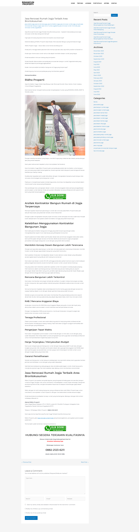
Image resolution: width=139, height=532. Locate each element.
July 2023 (96, 64)
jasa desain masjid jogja (100, 115)
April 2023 (97, 72)
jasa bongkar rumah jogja (101, 110)
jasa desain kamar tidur (101, 112)
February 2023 (98, 78)
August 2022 (97, 89)
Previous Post (26, 462)
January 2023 (98, 81)
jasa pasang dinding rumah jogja (103, 137)
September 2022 (99, 86)
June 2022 (97, 94)
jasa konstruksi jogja (41, 24)
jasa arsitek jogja (30, 24)
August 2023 (97, 62)
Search (96, 12)
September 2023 (99, 59)
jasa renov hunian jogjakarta (50, 26)
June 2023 (97, 67)
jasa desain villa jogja (100, 123)
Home (73, 3)
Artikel (106, 3)
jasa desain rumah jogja (101, 118)
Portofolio (97, 3)
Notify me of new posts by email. (36, 513)
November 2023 (99, 53)
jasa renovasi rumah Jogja (45, 418)
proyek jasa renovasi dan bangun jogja (105, 148)
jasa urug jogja (98, 145)
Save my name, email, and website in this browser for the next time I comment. (51, 504)
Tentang (80, 3)
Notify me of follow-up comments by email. (39, 508)
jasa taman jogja (98, 142)
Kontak (114, 3)
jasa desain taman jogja (101, 121)
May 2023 (97, 70)
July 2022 (96, 91)
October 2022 (98, 83)
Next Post (85, 462)
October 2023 (98, 56)
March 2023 (97, 75)
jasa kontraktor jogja (54, 24)
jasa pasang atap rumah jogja (102, 134)
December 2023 (99, 51)
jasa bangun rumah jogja (101, 107)
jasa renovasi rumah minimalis (68, 26)
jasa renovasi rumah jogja (68, 24)
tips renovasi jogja (99, 151)
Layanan (88, 3)
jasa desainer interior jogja (101, 126)
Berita (95, 102)
